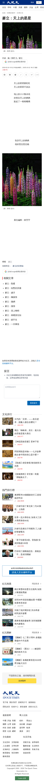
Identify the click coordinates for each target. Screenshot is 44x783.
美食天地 (35, 749)
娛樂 (14, 728)
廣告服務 (23, 707)
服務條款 (32, 702)
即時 (9, 7)
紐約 (21, 721)
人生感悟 (6, 746)
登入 (39, 2)
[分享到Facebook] (4, 75)
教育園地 (6, 753)
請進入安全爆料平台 (22, 572)
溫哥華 (22, 728)
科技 (4, 728)
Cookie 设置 (22, 778)
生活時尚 (35, 746)
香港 (42, 7)
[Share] (15, 425)
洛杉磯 (22, 724)
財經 (9, 728)
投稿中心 (15, 707)
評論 (31, 7)
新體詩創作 (11, 13)
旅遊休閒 (26, 753)
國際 (26, 7)
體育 (4, 731)
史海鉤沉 (6, 749)
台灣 (36, 7)
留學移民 (35, 742)
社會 (9, 731)
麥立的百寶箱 (18, 266)
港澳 (14, 724)
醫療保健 (26, 746)
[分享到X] (15, 75)
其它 (28, 731)
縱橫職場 (26, 749)
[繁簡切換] (37, 75)
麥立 (10, 262)
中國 (15, 7)
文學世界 (15, 746)
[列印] (26, 75)
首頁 (4, 7)
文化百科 (6, 742)
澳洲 (21, 731)
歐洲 (28, 728)
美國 (20, 7)
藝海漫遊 (6, 756)
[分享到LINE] (10, 75)
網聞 (14, 731)
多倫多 (29, 724)
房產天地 (26, 742)
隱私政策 (6, 707)
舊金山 (29, 721)
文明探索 (15, 742)
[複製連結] (21, 75)
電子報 (5, 702)
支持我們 (22, 681)
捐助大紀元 (32, 707)
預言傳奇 (15, 753)
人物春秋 (15, 749)
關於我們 (13, 702)
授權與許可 (22, 702)
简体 (32, 2)
